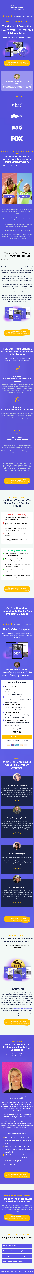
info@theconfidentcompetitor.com (22, 1008)
